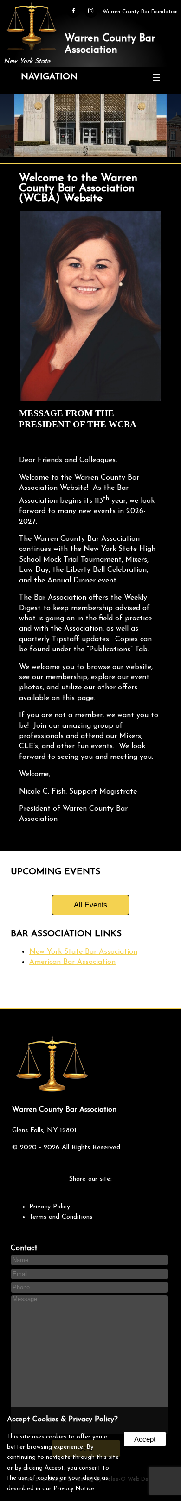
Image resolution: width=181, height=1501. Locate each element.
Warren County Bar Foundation (140, 11)
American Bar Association (72, 962)
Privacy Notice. (74, 1489)
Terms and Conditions (60, 1216)
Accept (144, 1439)
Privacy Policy (49, 1206)
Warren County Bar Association (110, 44)
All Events (90, 905)
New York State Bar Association (83, 952)
